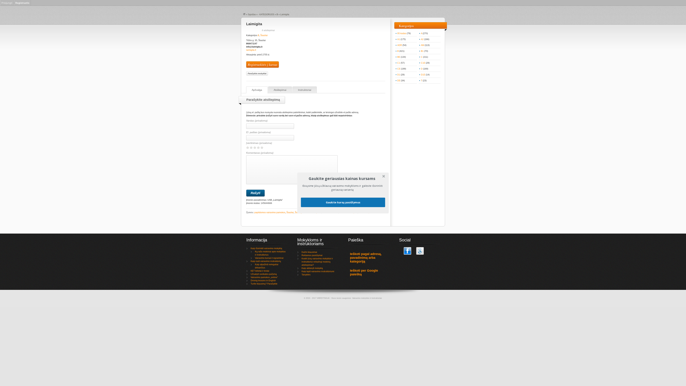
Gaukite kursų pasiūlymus (343, 202)
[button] (342, 178)
